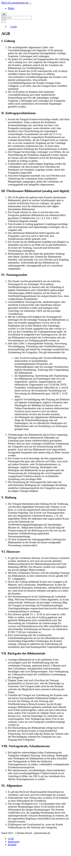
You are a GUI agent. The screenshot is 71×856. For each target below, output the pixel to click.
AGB (11, 838)
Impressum (13, 841)
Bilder (11, 8)
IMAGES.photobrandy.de (15, 2)
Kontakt (12, 844)
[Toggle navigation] (30, 3)
